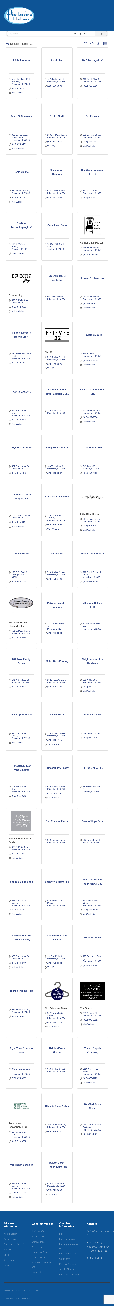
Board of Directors (68, 1239)
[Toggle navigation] (92, 16)
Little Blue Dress (89, 514)
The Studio (86, 1008)
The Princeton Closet (56, 1008)
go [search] (102, 33)
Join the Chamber (67, 1269)
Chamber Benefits (67, 1253)
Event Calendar (38, 1242)
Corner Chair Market (91, 242)
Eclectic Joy (16, 295)
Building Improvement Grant (69, 1246)
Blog (61, 1234)
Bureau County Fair (40, 1247)
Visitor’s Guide (10, 1239)
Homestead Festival (40, 1252)
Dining (6, 1255)
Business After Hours (41, 1231)
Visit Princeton (10, 1234)
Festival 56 (36, 1272)
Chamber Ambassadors (70, 1274)
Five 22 (49, 352)
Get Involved (65, 1259)
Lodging (7, 1265)
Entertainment (37, 1236)
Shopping (8, 1249)
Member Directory (67, 1264)
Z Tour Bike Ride (38, 1257)
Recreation (9, 1260)
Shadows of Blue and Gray (41, 1264)
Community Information (15, 1244)
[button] (7, 44)
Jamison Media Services (20, 1299)
